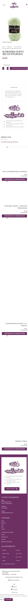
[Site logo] (14, 5)
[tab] (14, 87)
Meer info (2, 599)
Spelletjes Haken (21, 441)
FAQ (2, 527)
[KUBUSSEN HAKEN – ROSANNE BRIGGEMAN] (17, 191)
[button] (14, 179)
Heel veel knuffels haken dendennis (15, 171)
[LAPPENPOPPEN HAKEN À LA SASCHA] (17, 268)
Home (3, 46)
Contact (3, 529)
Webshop (9, 46)
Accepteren (8, 599)
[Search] (23, 5)
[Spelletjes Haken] (17, 385)
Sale (2, 525)
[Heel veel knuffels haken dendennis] (17, 156)
